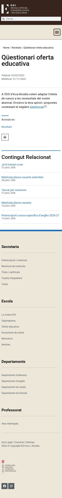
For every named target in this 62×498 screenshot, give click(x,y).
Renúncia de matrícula (13, 266)
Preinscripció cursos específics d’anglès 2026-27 (30, 215)
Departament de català (14, 387)
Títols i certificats (11, 272)
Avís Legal (7, 442)
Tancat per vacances (14, 190)
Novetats (16, 47)
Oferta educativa (10, 326)
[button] (57, 32)
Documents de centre (13, 332)
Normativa (7, 338)
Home (6, 47)
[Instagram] (11, 486)
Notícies (6, 344)
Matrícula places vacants (16, 202)
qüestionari (37, 107)
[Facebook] (5, 486)
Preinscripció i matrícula (14, 260)
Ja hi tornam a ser (12, 164)
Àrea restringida (10, 423)
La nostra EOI (9, 314)
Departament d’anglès (13, 381)
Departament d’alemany (14, 375)
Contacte (19, 442)
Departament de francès (14, 393)
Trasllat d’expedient (12, 278)
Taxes (5, 284)
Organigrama (8, 320)
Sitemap (30, 442)
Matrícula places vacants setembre (22, 177)
